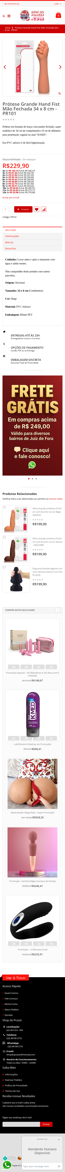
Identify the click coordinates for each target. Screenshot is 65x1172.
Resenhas (10, 248)
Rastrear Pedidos (13, 1079)
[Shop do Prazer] (32, 15)
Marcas (9, 242)
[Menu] (9, 16)
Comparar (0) (12, 4)
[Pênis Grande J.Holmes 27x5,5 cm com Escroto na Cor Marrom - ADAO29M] (16, 549)
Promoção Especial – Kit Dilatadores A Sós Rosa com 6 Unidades (32, 674)
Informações (12, 236)
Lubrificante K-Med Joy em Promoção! (32, 744)
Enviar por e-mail (10, 197)
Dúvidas (9, 1015)
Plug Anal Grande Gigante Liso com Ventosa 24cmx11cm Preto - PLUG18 (48, 571)
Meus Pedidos (12, 1009)
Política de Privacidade (16, 1085)
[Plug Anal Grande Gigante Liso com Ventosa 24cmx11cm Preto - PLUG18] (16, 579)
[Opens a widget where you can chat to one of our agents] (42, 1153)
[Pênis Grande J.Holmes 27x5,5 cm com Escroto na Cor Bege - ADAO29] (16, 519)
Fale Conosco (11, 998)
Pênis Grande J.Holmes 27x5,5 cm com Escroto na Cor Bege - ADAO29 (47, 511)
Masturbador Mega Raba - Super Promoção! (32, 812)
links (56, 4)
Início (7, 27)
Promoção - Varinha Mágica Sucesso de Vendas (32, 881)
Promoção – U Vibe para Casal (32, 949)
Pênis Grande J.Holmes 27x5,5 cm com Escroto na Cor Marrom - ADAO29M (48, 541)
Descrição (10, 230)
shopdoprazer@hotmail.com (20, 1054)
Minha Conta (11, 1004)
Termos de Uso (12, 1090)
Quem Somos (11, 993)
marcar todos (55, 498)
